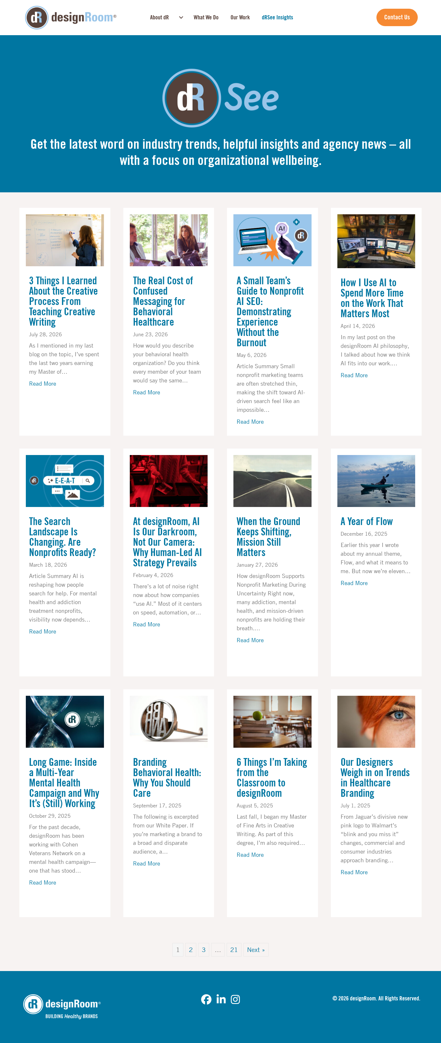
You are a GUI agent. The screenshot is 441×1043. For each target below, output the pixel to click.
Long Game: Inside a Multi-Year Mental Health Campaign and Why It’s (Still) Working (64, 783)
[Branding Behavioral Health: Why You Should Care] (169, 721)
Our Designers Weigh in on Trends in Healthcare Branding (375, 778)
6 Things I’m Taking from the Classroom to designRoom (272, 778)
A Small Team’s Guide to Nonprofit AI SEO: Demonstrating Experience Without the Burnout (270, 312)
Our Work (240, 17)
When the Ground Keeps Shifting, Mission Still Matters (268, 537)
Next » (256, 950)
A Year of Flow (367, 522)
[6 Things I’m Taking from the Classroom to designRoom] (272, 721)
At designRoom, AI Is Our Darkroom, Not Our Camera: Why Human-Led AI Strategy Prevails (167, 542)
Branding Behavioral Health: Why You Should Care (167, 778)
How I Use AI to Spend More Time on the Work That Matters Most (372, 298)
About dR (159, 17)
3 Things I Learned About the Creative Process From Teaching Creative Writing (63, 302)
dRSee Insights (277, 17)
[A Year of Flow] (376, 480)
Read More (42, 383)
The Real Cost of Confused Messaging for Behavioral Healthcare (163, 302)
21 (234, 950)
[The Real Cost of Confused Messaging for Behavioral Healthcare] (169, 240)
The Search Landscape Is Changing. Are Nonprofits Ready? (62, 537)
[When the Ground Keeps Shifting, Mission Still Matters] (272, 480)
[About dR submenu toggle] (181, 17)
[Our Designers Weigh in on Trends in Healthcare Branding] (376, 721)
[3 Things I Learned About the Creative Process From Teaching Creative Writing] (65, 240)
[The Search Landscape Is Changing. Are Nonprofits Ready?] (65, 480)
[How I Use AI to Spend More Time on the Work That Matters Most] (376, 241)
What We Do (206, 17)
